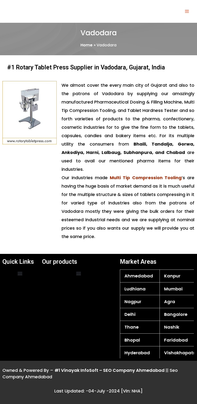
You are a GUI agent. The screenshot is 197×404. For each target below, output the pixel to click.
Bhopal (132, 340)
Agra (169, 302)
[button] (20, 273)
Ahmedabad (138, 276)
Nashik (171, 327)
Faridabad (176, 340)
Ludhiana (135, 289)
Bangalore (175, 314)
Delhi (129, 314)
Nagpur (132, 302)
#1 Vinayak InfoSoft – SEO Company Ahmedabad (110, 370)
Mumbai (173, 289)
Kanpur (172, 276)
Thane (131, 327)
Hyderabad (137, 353)
